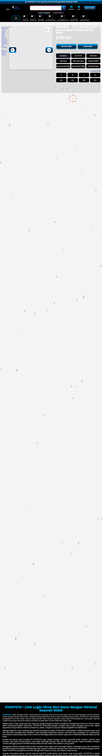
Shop (8, 9)
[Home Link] (19, 8)
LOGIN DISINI (87, 46)
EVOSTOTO (7, 715)
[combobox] (45, 8)
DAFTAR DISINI (66, 46)
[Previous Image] (12, 50)
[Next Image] (49, 50)
